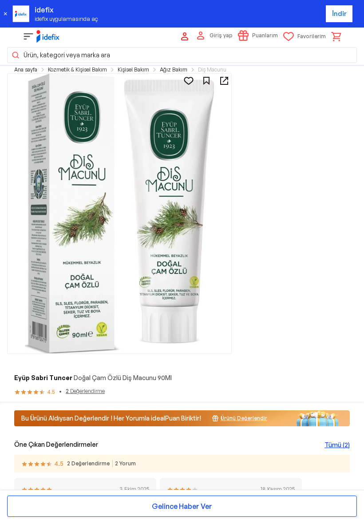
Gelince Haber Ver (182, 506)
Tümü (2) (337, 445)
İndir (339, 13)
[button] (182, 55)
